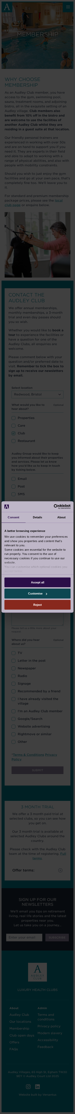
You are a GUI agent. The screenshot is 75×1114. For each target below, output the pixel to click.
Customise (35, 593)
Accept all (37, 582)
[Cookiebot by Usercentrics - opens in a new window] (54, 506)
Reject (37, 604)
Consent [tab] (13, 517)
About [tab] (61, 517)
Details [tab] (37, 517)
